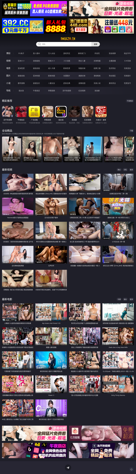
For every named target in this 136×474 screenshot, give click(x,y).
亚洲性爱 (21, 68)
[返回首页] (131, 469)
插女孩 (21, 90)
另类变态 (127, 68)
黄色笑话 (112, 83)
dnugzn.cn (68, 39)
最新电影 (7, 299)
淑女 (125, 299)
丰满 (119, 299)
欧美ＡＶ (51, 61)
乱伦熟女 (112, 68)
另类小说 (97, 83)
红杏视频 (82, 90)
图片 (8, 75)
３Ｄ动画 (66, 61)
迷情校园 (82, 83)
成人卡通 (51, 68)
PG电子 (21, 53)
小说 (8, 83)
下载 (131, 131)
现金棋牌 (112, 53)
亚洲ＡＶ (21, 61)
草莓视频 (51, 90)
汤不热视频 (66, 90)
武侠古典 (66, 83)
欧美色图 (51, 76)
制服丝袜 (82, 68)
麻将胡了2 (82, 53)
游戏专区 (66, 53)
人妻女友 (51, 83)
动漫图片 (66, 76)
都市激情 (21, 83)
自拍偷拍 (36, 61)
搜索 (95, 44)
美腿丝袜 (82, 76)
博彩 (8, 53)
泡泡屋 (97, 90)
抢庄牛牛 (127, 53)
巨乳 (125, 170)
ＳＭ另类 (127, 61)
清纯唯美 (97, 76)
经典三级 (97, 68)
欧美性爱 (66, 68)
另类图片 (127, 76)
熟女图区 (112, 76)
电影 (8, 68)
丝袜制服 (97, 61)
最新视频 (7, 169)
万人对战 (51, 53)
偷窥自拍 (21, 76)
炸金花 (97, 53)
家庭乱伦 (36, 83)
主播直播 (112, 61)
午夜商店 (36, 90)
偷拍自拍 (36, 68)
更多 (131, 170)
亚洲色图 (36, 76)
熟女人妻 (82, 61)
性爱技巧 (127, 83)
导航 (8, 90)
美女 (119, 170)
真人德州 (36, 53)
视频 (8, 60)
